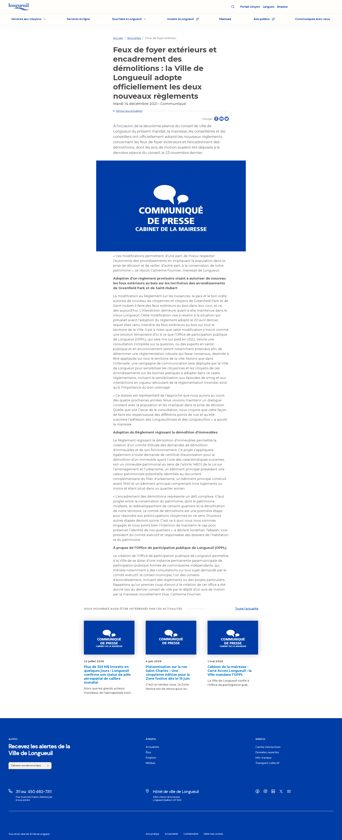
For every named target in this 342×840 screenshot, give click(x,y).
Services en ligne (78, 19)
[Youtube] (289, 791)
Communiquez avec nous (312, 19)
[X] (281, 791)
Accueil (118, 38)
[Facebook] (257, 791)
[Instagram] (265, 791)
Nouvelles (134, 38)
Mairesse (225, 19)
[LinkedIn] (273, 791)
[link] (118, 38)
